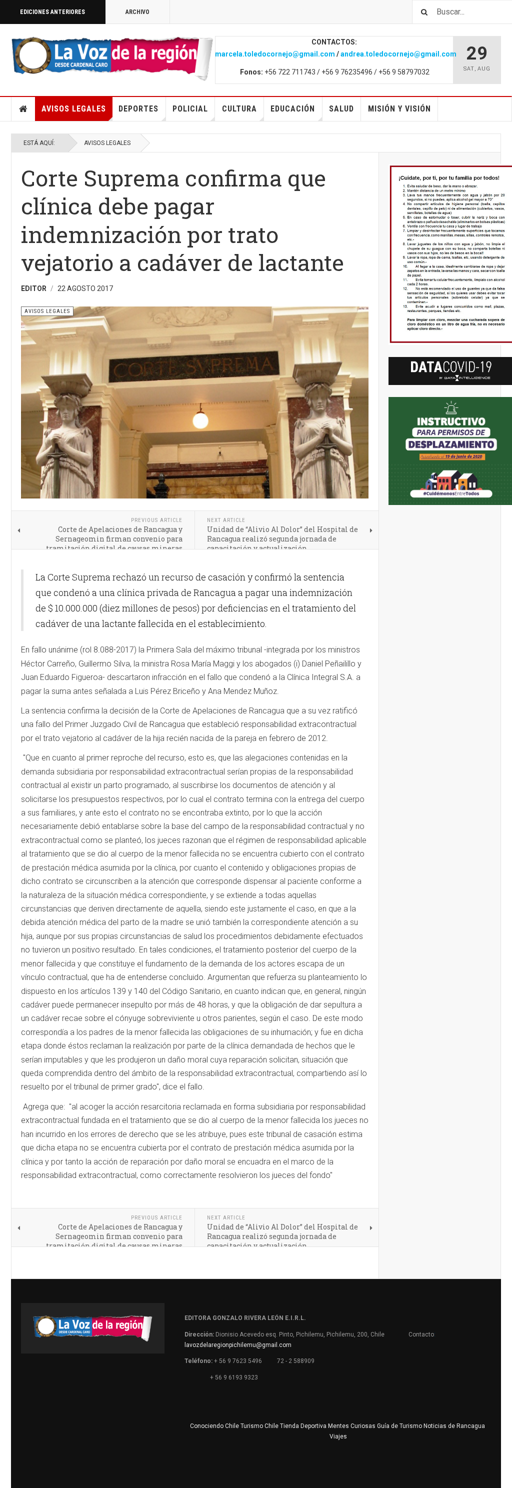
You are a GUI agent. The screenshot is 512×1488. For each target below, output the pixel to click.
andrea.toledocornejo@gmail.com (398, 54)
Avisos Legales (74, 109)
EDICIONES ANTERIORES (52, 12)
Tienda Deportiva (303, 1426)
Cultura (239, 109)
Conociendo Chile (214, 1426)
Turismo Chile (259, 1426)
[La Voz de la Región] (112, 58)
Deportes (138, 109)
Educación (292, 109)
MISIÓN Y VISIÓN (399, 109)
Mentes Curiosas (352, 1426)
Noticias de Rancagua (454, 1426)
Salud (341, 109)
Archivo (138, 12)
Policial (190, 109)
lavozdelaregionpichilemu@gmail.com (238, 1345)
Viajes (338, 1436)
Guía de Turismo (399, 1426)
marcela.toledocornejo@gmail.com (275, 54)
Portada (24, 109)
